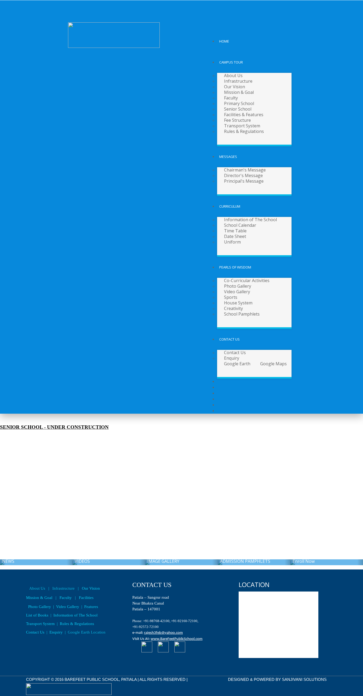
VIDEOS (109, 562)
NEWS (36, 562)
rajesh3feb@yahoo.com (163, 633)
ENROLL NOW (326, 562)
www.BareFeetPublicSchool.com (176, 639)
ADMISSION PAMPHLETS (254, 562)
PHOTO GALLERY (181, 562)
